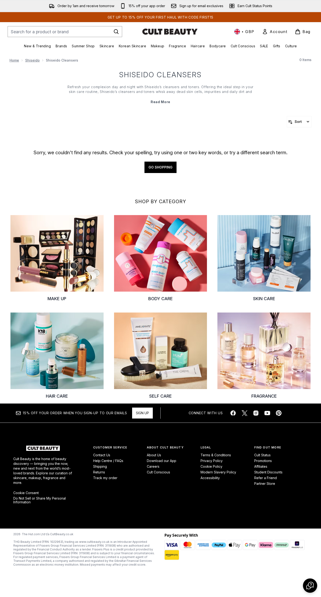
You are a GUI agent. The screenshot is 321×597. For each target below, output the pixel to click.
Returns (99, 472)
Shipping (100, 466)
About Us (154, 455)
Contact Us (101, 455)
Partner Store (264, 483)
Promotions (263, 461)
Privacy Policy (212, 461)
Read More (160, 102)
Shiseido (32, 60)
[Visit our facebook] (233, 413)
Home (14, 60)
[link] (274, 31)
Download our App (161, 461)
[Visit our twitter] (244, 413)
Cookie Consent (26, 493)
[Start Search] (116, 31)
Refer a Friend (265, 478)
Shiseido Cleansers (160, 74)
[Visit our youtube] (267, 413)
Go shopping (160, 167)
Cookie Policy (211, 466)
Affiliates (260, 466)
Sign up (142, 413)
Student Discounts (268, 472)
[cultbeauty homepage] (170, 31)
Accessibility (210, 478)
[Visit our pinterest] (278, 413)
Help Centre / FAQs (108, 461)
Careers (153, 466)
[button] (310, 585)
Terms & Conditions (216, 455)
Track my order (105, 478)
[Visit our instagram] (256, 413)
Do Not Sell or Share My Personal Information (39, 500)
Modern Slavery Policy (218, 472)
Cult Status (262, 455)
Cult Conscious (158, 472)
